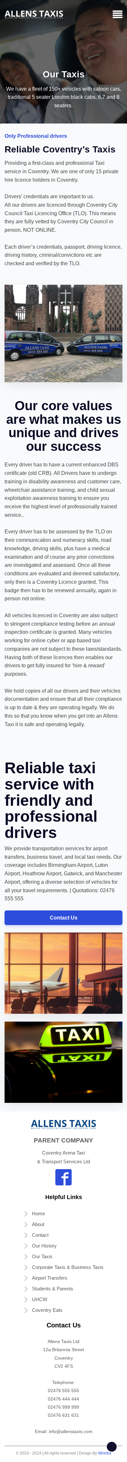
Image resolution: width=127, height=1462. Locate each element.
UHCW (39, 1299)
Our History (44, 1245)
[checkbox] (112, 1447)
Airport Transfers (49, 1278)
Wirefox (104, 1453)
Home (38, 1213)
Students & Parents (52, 1288)
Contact (40, 1235)
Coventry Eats (47, 1310)
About (38, 1224)
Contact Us (64, 917)
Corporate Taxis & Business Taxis (68, 1267)
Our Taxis (42, 1256)
